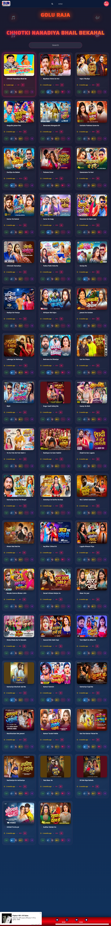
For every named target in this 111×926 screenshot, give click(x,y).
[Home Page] (6, 3)
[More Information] (23, 85)
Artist (60, 4)
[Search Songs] (52, 4)
